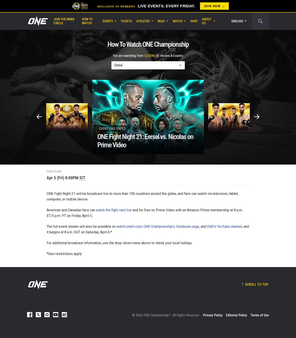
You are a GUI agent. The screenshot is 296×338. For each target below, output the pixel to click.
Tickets (126, 21)
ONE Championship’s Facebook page (171, 226)
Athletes (143, 21)
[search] (260, 21)
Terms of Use (259, 315)
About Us (206, 21)
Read (161, 21)
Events (107, 21)
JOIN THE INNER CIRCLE (64, 21)
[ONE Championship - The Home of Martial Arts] (37, 21)
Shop (194, 21)
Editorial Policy (236, 315)
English (237, 21)
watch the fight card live (114, 210)
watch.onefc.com (129, 226)
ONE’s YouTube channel (224, 226)
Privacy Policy (213, 315)
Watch (177, 21)
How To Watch (87, 21)
